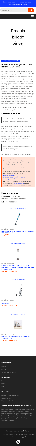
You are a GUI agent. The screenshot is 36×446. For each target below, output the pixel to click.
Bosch (3, 381)
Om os (3, 367)
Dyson (3, 384)
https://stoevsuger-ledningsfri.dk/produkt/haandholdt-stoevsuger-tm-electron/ (14, 177)
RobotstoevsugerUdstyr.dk (10, 395)
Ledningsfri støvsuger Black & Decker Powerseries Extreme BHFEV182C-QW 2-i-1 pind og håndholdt (17, 267)
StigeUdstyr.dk (6, 398)
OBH (2, 387)
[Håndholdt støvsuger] (18, 199)
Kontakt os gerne (18, 183)
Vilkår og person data (8, 372)
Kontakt (4, 369)
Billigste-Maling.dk (7, 401)
